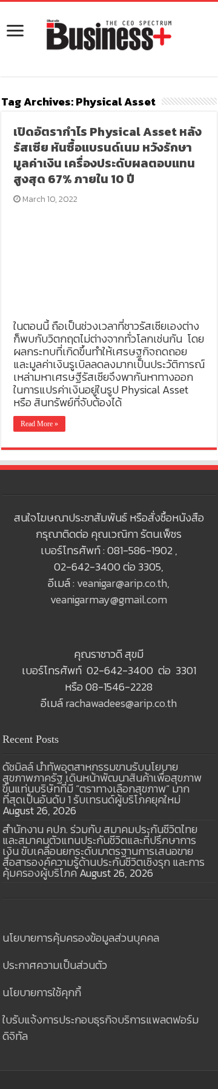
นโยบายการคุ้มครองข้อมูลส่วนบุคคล (80, 938)
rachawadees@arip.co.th (121, 703)
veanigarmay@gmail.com (108, 599)
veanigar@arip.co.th (122, 583)
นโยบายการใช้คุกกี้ (41, 992)
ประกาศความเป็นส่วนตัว (54, 965)
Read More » (39, 424)
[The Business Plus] (109, 34)
